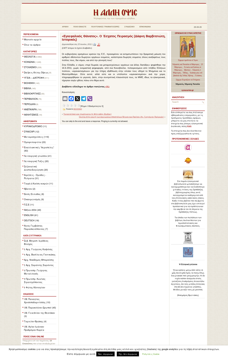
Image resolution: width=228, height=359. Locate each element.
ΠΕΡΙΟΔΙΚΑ (30, 104)
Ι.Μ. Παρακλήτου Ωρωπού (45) (40, 307)
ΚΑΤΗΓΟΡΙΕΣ (30, 51)
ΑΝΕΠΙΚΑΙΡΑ (30, 109)
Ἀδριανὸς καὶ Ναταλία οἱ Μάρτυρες (186, 64)
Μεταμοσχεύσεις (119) (36, 136)
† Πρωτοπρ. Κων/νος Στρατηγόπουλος (34, 280)
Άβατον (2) (29, 188)
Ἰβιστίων (187, 70)
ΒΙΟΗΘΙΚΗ (29, 83)
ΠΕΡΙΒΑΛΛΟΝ (31, 98)
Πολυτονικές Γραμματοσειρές (105, 27)
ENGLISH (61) (31, 215)
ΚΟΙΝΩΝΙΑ (29, 61)
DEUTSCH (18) (31, 220)
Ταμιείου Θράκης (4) (35, 321)
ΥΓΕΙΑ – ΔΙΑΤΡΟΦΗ (34, 77)
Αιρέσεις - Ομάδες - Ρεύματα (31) (35, 176)
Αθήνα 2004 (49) (32, 209)
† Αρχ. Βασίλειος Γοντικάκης (40, 254)
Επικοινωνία (145, 27)
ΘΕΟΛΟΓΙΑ (29, 56)
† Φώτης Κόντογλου (34, 287)
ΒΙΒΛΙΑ (27, 88)
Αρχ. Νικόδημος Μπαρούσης (39, 259)
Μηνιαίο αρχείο (32, 39)
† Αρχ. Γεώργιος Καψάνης (38, 249)
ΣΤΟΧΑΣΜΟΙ (30, 67)
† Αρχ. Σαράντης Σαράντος (39, 265)
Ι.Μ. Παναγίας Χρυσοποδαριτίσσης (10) (37, 300)
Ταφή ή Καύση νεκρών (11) (38, 183)
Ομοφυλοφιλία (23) (35, 142)
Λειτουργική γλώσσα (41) (37, 155)
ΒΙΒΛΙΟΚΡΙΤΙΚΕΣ (32, 93)
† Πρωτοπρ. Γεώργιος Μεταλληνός (35, 272)
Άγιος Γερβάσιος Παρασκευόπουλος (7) (36, 227)
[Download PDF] (99, 44)
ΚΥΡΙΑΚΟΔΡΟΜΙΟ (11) (35, 126)
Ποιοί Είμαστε (79, 27)
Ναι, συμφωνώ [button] (105, 353)
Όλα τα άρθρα (32, 44)
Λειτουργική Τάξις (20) (36, 161)
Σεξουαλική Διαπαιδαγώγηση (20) (36, 168)
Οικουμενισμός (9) (34, 199)
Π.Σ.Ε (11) (29, 204)
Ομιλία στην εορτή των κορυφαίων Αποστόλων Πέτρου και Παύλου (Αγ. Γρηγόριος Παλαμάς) (121, 116)
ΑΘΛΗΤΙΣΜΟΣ (31, 114)
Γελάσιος (198, 75)
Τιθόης (185, 73)
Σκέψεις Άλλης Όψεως (36, 72)
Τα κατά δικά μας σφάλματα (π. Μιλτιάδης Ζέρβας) (87, 114)
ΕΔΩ (189, 126)
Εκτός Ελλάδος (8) (34, 194)
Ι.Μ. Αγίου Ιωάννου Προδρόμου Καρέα (34, 328)
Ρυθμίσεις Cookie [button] (150, 353)
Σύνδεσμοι (129, 27)
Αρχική (65, 27)
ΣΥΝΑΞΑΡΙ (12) (31, 131)
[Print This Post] (94, 44)
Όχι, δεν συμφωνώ (128, 353)
